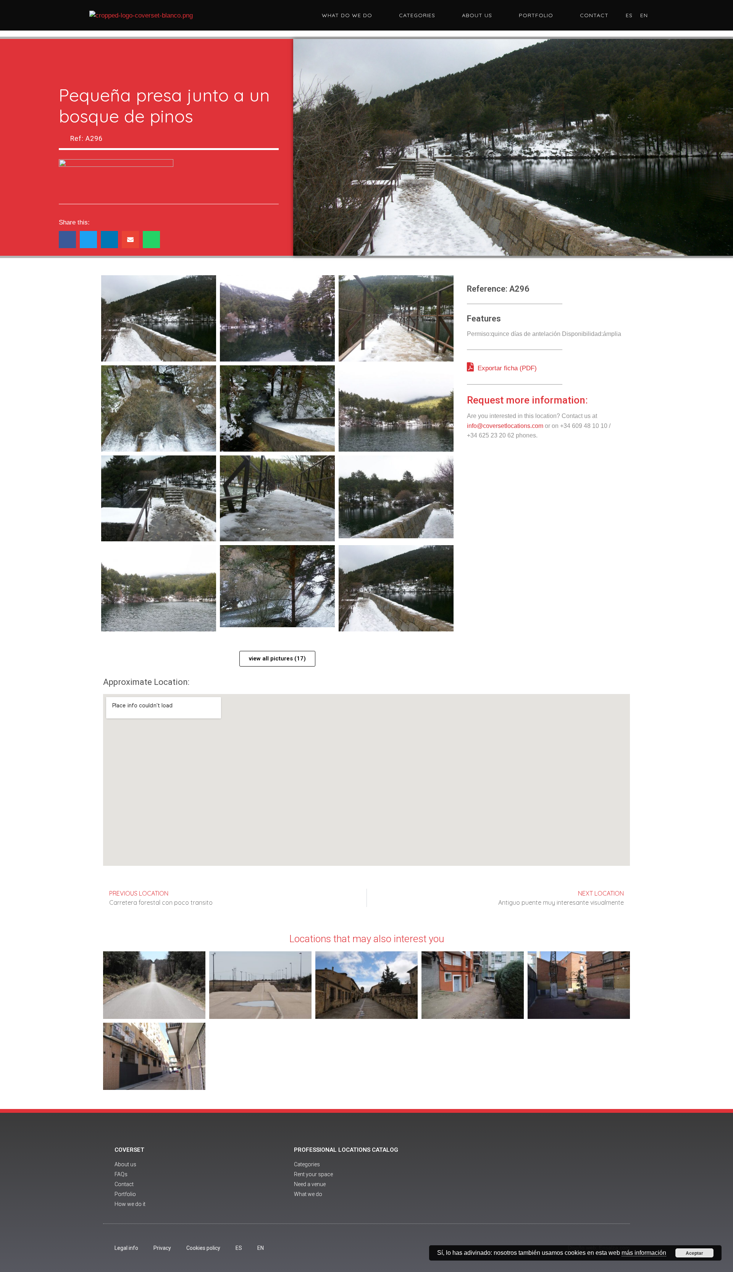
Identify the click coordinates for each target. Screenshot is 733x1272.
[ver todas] (158, 318)
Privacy (162, 1248)
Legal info (126, 1248)
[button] (67, 239)
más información (644, 1252)
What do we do (347, 15)
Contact (594, 15)
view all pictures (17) (277, 658)
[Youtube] (550, 1177)
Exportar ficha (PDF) (506, 368)
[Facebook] (529, 1177)
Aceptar (694, 1252)
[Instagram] (571, 1177)
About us (477, 15)
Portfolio (536, 15)
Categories (417, 15)
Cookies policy (203, 1248)
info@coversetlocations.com (505, 426)
